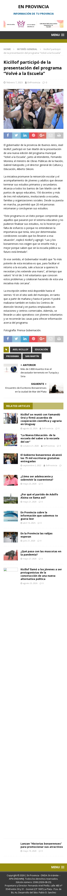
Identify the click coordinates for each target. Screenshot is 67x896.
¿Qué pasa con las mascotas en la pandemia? (41, 553)
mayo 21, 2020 (29, 501)
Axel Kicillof (20, 349)
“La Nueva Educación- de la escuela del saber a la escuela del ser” (40, 438)
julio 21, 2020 (29, 540)
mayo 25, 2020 (29, 483)
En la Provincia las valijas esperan (37, 535)
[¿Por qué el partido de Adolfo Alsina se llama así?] (11, 498)
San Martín (32, 356)
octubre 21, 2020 (31, 445)
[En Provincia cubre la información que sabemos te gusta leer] (11, 516)
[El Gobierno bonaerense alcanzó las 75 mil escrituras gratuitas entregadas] (11, 458)
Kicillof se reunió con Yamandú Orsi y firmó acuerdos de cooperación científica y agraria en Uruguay (41, 419)
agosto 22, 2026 (30, 428)
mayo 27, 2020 (29, 558)
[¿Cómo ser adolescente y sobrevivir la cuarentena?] (11, 480)
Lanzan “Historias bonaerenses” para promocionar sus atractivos (42, 845)
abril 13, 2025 (29, 523)
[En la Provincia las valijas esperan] (11, 537)
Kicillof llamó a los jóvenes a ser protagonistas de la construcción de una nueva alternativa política (41, 574)
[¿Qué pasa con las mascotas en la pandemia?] (11, 555)
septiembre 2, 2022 (32, 465)
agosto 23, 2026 (30, 583)
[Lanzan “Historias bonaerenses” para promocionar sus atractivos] (11, 845)
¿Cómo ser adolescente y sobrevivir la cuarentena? (37, 478)
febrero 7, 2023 (14, 82)
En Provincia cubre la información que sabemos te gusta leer (39, 515)
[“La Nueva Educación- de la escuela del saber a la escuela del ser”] (11, 440)
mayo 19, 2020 (29, 851)
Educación (41, 349)
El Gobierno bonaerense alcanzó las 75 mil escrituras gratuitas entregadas (41, 458)
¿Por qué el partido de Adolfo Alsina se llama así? (39, 496)
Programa (12, 356)
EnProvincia (34, 82)
